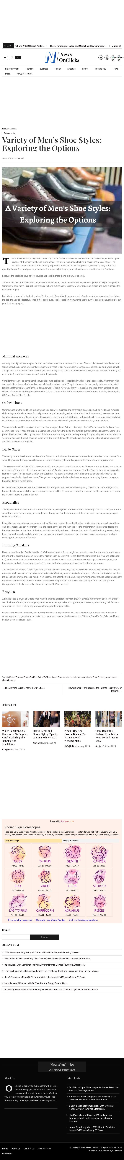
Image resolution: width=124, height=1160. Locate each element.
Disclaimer (7, 1153)
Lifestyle (71, 69)
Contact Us (29, 1148)
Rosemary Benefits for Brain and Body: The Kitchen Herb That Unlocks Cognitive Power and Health (51, 989)
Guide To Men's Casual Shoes (51, 677)
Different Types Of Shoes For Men (22, 677)
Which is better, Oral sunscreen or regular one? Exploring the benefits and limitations (15, 737)
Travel (115, 69)
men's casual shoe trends (75, 677)
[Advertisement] (63, 21)
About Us (15, 1148)
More (7, 74)
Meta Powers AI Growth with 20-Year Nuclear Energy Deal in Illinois (36, 983)
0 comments (9, 133)
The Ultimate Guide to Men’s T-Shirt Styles (23, 688)
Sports (85, 69)
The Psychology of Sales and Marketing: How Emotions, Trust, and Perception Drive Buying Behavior (52, 971)
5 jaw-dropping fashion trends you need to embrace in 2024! (106, 735)
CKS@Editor (8, 749)
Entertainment (12, 69)
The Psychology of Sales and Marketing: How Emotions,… (59, 46)
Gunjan (36, 743)
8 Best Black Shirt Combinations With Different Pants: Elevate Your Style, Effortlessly (45, 965)
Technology (100, 69)
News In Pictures (25, 74)
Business (44, 69)
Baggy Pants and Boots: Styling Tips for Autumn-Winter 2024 (46, 734)
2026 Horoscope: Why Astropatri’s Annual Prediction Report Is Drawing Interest (42, 952)
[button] (5, 57)
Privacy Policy (44, 1148)
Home (5, 129)
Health (58, 69)
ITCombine (117, 1151)
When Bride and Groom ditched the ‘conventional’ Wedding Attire (75, 735)
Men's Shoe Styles (95, 677)
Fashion (29, 69)
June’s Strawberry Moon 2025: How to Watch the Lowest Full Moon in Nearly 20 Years (45, 977)
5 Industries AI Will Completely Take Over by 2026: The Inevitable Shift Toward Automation (48, 958)
